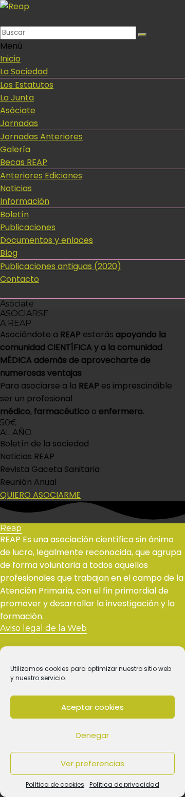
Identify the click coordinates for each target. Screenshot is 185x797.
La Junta (17, 98)
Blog (8, 253)
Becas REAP (23, 162)
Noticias (16, 188)
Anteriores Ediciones (41, 175)
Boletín (14, 214)
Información (24, 201)
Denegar (92, 735)
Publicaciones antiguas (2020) (60, 266)
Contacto (19, 279)
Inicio (10, 59)
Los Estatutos (26, 85)
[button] (40, 495)
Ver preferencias (92, 763)
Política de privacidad (124, 784)
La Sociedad (24, 71)
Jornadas (19, 123)
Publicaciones (27, 227)
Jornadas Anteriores (41, 136)
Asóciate (17, 110)
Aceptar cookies (92, 707)
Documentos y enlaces (46, 240)
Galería (15, 149)
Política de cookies (55, 784)
